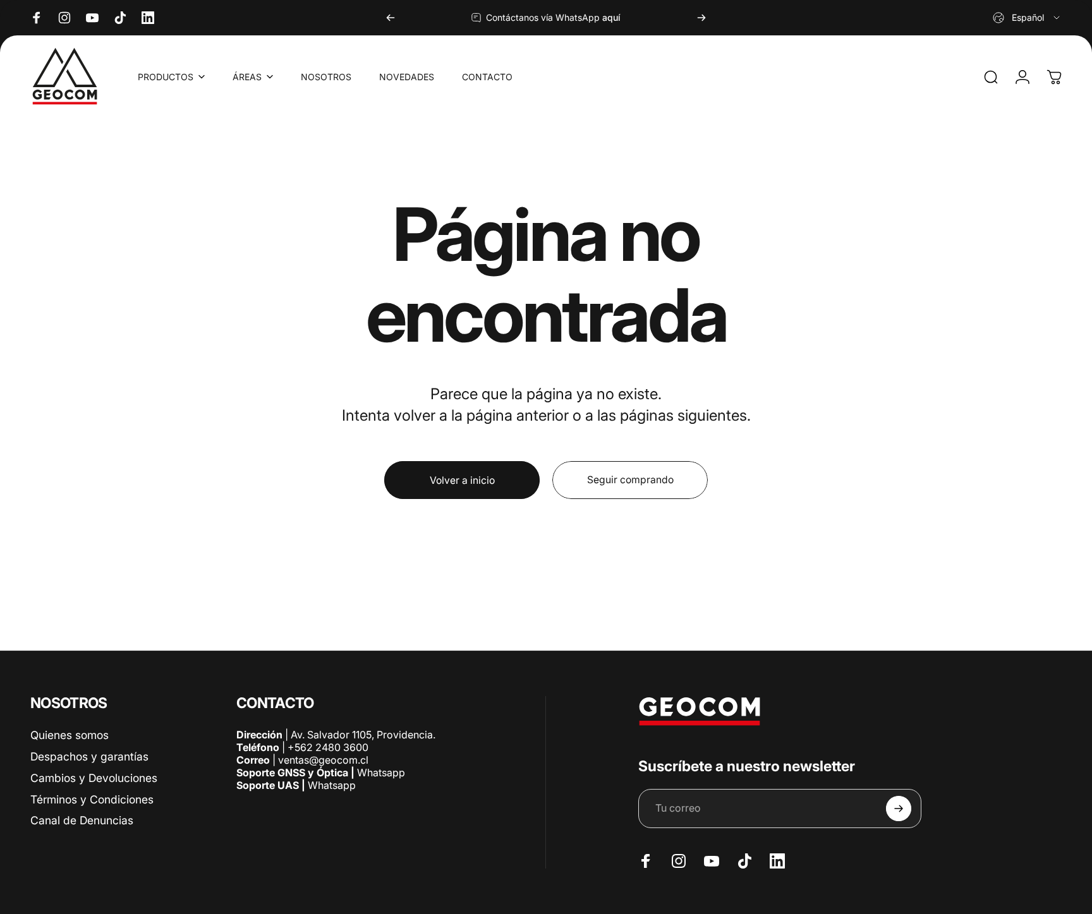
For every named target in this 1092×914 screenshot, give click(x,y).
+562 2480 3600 (328, 747)
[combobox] (1027, 17)
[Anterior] (390, 17)
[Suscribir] (898, 808)
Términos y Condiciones (92, 799)
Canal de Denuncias (81, 820)
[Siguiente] (701, 17)
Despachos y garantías (89, 756)
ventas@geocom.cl (323, 760)
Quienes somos (69, 735)
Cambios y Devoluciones (93, 778)
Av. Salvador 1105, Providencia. (363, 734)
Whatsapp (380, 772)
